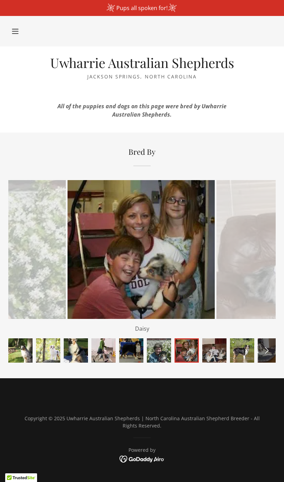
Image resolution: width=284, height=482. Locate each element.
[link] (142, 66)
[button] (15, 31)
